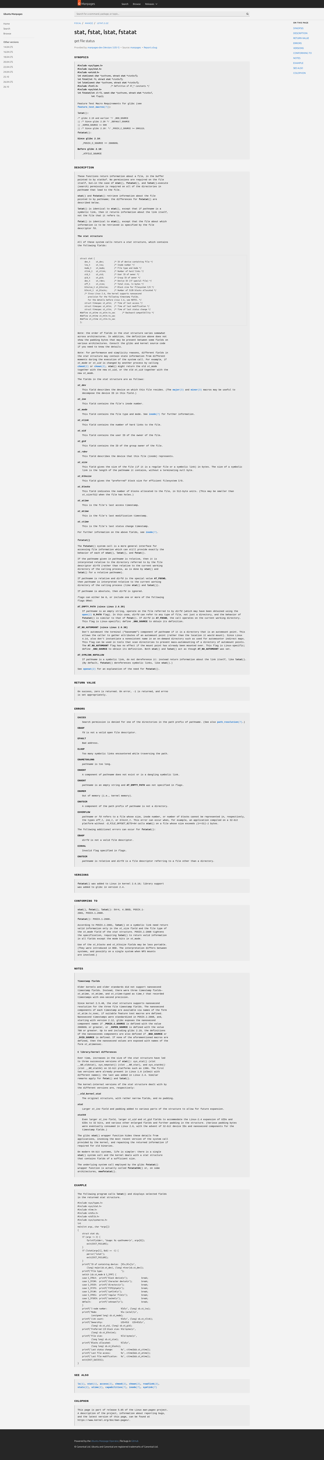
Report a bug (150, 47)
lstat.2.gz (102, 23)
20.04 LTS (8, 62)
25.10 (6, 76)
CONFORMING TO (302, 53)
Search (125, 4)
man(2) (89, 23)
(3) (178, 390)
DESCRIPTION (300, 33)
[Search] (247, 14)
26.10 (6, 86)
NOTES (296, 58)
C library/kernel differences (97, 1052)
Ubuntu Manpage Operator (105, 1441)
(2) (83, 366)
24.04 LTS (8, 71)
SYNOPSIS (298, 28)
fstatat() (84, 540)
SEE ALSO (298, 68)
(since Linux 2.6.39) (101, 606)
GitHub (134, 1441)
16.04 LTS (8, 52)
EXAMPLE (298, 63)
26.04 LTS (8, 81)
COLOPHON (299, 73)
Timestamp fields (89, 981)
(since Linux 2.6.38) (103, 627)
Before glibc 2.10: (90, 149)
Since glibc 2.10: (89, 138)
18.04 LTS (8, 56)
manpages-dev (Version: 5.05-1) (103, 47)
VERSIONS (298, 48)
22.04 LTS (8, 66)
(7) (93, 107)
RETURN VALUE (301, 38)
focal (77, 23)
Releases (149, 4)
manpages (135, 47)
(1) (81, 1384)
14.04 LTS (8, 47)
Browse (137, 4)
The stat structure (90, 236)
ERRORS (297, 43)
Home (6, 23)
